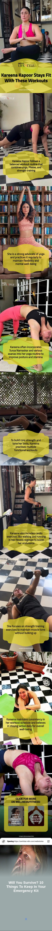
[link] (36, 819)
